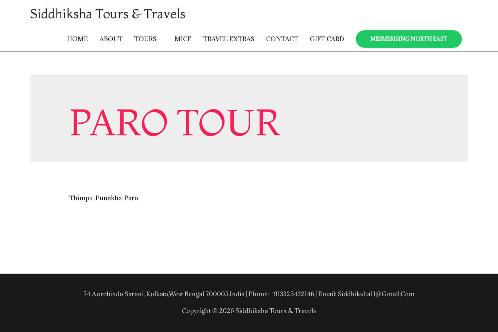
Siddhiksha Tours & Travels (108, 13)
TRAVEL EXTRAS (228, 39)
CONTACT (282, 39)
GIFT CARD (327, 39)
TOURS (145, 39)
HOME (77, 39)
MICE (183, 39)
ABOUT (111, 39)
